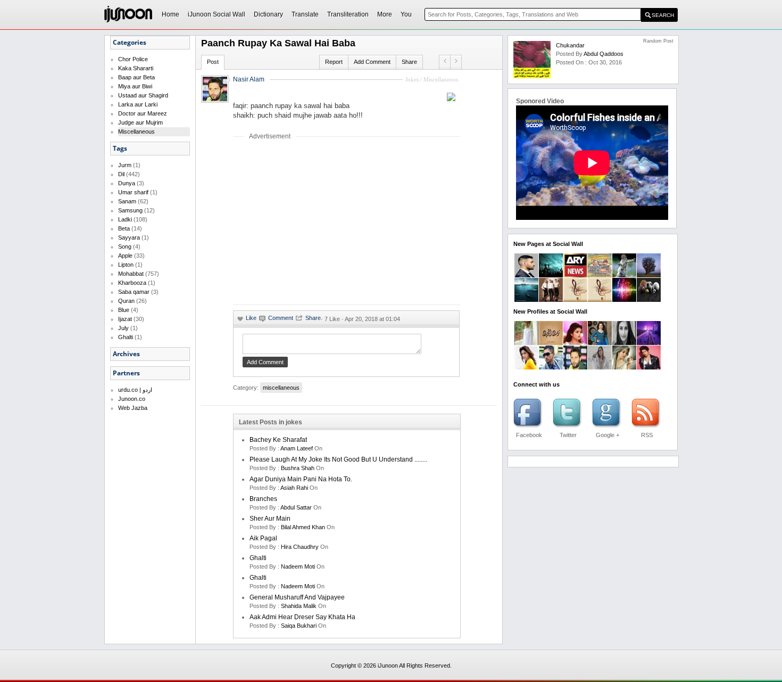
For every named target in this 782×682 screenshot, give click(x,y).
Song (124, 246)
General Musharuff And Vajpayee (297, 597)
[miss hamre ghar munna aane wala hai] (444, 60)
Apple (125, 255)
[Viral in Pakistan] (551, 275)
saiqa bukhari (299, 625)
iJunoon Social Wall (216, 14)
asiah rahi (294, 487)
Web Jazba (132, 408)
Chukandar (570, 45)
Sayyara (129, 237)
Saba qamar (133, 292)
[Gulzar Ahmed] (551, 367)
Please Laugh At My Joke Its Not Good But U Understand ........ (338, 459)
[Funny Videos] (624, 275)
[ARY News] (575, 275)
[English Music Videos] (551, 300)
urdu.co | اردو (135, 390)
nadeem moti (298, 566)
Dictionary (268, 14)
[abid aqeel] (649, 367)
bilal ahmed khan (303, 527)
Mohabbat (131, 273)
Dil (121, 174)
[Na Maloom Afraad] (600, 275)
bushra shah (297, 468)
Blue (123, 310)
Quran (126, 301)
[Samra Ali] (575, 343)
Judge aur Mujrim (140, 122)
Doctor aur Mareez (142, 113)
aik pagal (263, 538)
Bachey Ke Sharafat (278, 439)
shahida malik (299, 606)
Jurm (124, 165)
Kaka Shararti (135, 68)
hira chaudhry (300, 547)
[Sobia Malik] (624, 367)
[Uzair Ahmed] (526, 343)
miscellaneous (281, 387)
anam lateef (296, 448)
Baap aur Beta (136, 77)
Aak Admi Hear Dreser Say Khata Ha (302, 617)
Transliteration (348, 14)
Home (170, 14)
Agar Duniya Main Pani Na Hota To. (300, 479)
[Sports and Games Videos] (649, 300)
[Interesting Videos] (649, 275)
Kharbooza (132, 283)
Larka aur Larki (137, 104)
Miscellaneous (136, 131)
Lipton (126, 264)
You (406, 14)
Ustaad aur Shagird (143, 95)
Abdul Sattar (296, 507)
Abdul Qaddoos (603, 54)
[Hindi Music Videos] (600, 300)
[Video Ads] (526, 300)
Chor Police (133, 59)
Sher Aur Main (269, 518)
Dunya (126, 183)
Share (409, 62)
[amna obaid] (600, 343)
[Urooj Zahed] (600, 367)
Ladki (125, 219)
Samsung (130, 210)
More (384, 14)
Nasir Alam (248, 79)
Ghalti (125, 337)
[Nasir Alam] (575, 367)
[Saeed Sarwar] (649, 343)
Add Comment (372, 62)
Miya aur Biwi (135, 86)
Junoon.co (131, 399)
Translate (305, 14)
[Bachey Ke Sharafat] (456, 60)
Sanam (127, 201)
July (123, 328)
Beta (124, 228)
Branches (263, 499)
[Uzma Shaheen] (624, 343)
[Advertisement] (322, 222)
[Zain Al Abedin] (551, 343)
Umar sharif (133, 192)
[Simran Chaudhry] (526, 367)
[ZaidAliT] (526, 275)
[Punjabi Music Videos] (575, 300)
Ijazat (125, 319)
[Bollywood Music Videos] (624, 300)
